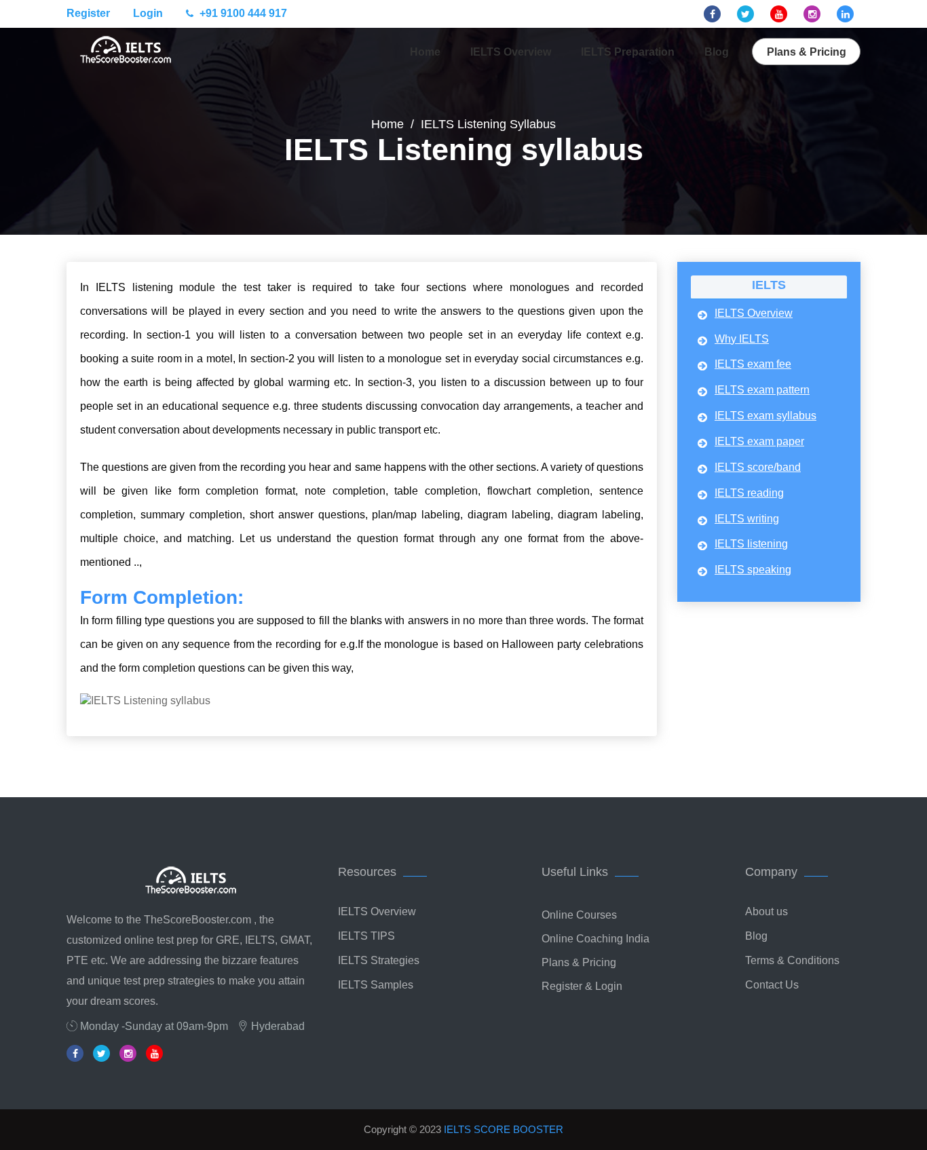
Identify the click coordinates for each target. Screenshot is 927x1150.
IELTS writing (747, 518)
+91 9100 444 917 (242, 13)
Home (425, 52)
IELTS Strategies (378, 960)
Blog (716, 52)
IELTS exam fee (753, 364)
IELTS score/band (758, 467)
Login (148, 13)
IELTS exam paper (759, 441)
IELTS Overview (510, 52)
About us (766, 911)
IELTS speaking (753, 569)
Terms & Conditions (792, 960)
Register (88, 13)
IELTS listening (751, 544)
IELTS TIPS (366, 936)
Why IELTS (742, 339)
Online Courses (579, 915)
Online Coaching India (595, 938)
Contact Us (772, 985)
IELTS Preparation (628, 52)
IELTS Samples (375, 985)
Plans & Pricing (579, 962)
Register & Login (582, 986)
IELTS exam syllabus (765, 415)
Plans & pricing (806, 52)
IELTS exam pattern (762, 390)
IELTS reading (749, 493)
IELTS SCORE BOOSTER (503, 1129)
